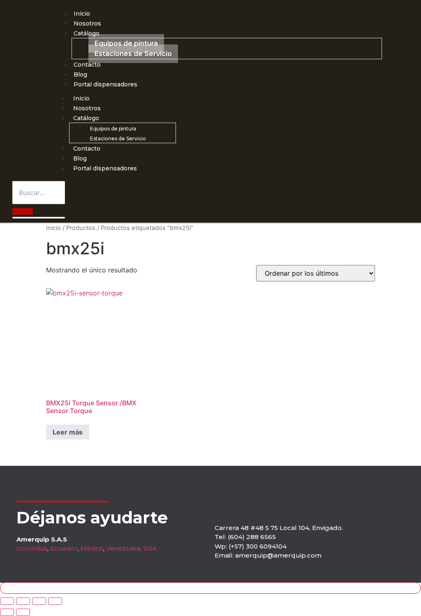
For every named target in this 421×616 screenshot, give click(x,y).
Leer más (68, 432)
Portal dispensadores (105, 84)
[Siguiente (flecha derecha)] (23, 612)
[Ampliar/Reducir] (7, 601)
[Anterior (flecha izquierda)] (7, 612)
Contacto (87, 64)
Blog (80, 74)
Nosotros (87, 23)
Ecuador (64, 548)
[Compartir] (39, 601)
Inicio (82, 13)
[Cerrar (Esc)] (55, 601)
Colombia (31, 548)
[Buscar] (22, 211)
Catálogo (86, 33)
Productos (80, 228)
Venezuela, (124, 548)
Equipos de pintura (126, 43)
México (92, 548)
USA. (150, 548)
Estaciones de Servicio (133, 54)
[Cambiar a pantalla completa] (23, 601)
